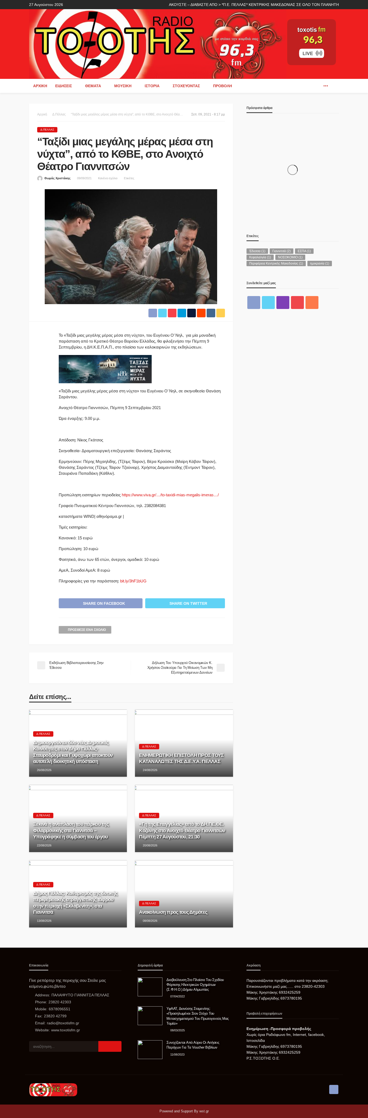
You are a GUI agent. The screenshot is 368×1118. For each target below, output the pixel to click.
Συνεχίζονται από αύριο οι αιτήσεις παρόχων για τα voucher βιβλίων (192, 1044)
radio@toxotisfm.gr (63, 1023)
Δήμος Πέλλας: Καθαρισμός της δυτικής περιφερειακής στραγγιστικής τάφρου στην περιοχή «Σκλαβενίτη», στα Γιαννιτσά (75, 903)
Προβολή (222, 86)
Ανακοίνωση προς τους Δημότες (173, 912)
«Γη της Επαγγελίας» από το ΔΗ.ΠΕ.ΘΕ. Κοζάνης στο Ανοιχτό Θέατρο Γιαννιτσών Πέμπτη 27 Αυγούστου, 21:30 (182, 830)
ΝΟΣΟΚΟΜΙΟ (290, 257)
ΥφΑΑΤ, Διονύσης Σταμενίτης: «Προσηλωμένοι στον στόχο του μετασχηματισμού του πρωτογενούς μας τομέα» (197, 1016)
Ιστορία (152, 86)
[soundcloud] (312, 302)
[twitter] (268, 302)
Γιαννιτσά (281, 251)
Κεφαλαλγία (260, 257)
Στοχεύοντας (186, 86)
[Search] (334, 86)
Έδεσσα (257, 251)
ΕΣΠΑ (304, 251)
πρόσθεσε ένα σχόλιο (87, 630)
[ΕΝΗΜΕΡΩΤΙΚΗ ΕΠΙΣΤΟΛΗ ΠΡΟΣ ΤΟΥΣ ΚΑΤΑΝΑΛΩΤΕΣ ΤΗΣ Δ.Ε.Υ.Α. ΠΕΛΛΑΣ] (184, 743)
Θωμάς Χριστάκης (57, 178)
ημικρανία (319, 263)
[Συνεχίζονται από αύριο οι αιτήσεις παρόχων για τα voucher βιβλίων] (150, 1049)
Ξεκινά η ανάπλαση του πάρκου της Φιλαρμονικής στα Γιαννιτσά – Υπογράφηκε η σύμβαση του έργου (71, 830)
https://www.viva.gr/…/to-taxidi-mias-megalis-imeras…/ (170, 495)
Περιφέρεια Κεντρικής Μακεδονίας (276, 263)
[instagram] (283, 302)
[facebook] (318, 86)
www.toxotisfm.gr (65, 1030)
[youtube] (297, 302)
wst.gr (204, 1111)
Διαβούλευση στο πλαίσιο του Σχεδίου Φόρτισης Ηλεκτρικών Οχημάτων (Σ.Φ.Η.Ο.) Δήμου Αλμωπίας (195, 985)
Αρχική (40, 86)
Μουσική (122, 86)
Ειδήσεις (63, 86)
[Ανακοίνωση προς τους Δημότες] (184, 893)
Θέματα (93, 86)
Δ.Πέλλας (47, 129)
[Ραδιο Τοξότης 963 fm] (157, 43)
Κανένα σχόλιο (107, 178)
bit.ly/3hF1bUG (133, 581)
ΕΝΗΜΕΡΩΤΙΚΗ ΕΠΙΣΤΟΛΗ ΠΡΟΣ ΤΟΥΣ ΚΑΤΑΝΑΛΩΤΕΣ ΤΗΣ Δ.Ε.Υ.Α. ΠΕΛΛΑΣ (181, 758)
